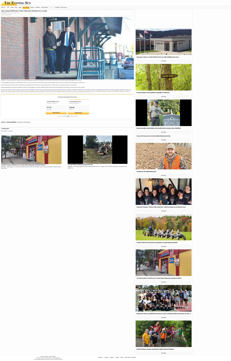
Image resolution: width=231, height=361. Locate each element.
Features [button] (32, 7)
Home (12, 7)
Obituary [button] (38, 7)
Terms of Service (44, 356)
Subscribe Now (56, 112)
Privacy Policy (52, 356)
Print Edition (26, 7)
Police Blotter (44, 7)
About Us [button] (100, 357)
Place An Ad (64, 7)
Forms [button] (122, 357)
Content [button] (106, 357)
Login (8, 7)
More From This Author (24, 122)
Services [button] (112, 357)
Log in (68, 116)
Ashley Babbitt (11, 122)
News (16, 7)
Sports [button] (20, 7)
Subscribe (3, 7)
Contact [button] (117, 357)
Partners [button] (134, 357)
